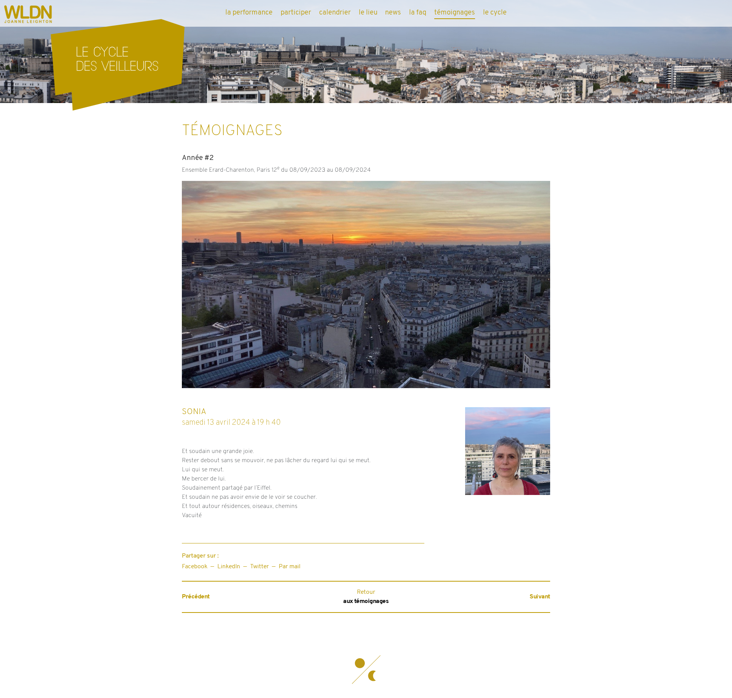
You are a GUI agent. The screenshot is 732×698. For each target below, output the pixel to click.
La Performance (249, 12)
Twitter (259, 567)
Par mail (289, 567)
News (393, 12)
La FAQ (417, 12)
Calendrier (335, 12)
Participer (296, 12)
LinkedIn (228, 567)
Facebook (194, 567)
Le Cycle (495, 12)
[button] (366, 669)
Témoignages (454, 12)
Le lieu (368, 12)
